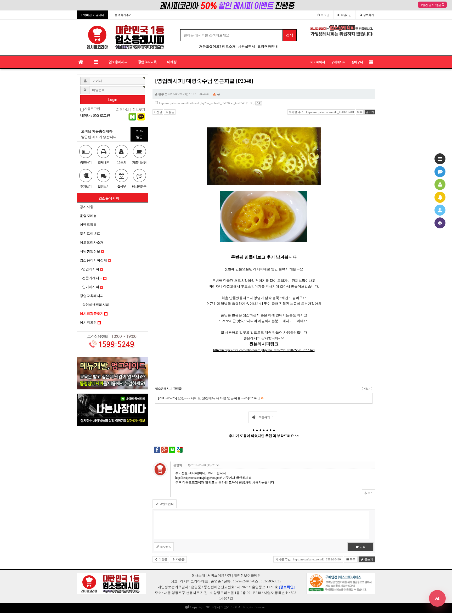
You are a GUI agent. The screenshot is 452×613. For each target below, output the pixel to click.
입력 (362, 546)
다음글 (169, 112)
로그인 (324, 14)
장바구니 (357, 62)
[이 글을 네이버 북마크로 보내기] (172, 449)
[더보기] (367, 388)
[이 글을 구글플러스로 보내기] (164, 449)
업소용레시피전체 (94, 260)
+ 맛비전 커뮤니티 (92, 14)
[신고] (214, 94)
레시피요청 (89, 322)
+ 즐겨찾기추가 (122, 14)
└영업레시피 (90, 269)
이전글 (158, 112)
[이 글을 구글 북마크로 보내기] (180, 449)
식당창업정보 (90, 251)
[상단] (439, 222)
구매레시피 (338, 62)
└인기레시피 (90, 287)
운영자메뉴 (88, 216)
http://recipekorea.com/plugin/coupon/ (198, 478)
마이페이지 (317, 62)
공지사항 (86, 207)
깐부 (161, 94)
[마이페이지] (439, 184)
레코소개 (229, 46)
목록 (360, 112)
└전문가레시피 (91, 278)
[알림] (439, 197)
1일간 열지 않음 (431, 5)
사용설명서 (246, 46)
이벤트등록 (88, 225)
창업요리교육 (147, 62)
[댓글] (439, 171)
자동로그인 (92, 109)
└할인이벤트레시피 (94, 305)
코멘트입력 (166, 503)
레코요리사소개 (92, 242)
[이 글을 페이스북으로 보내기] (157, 449)
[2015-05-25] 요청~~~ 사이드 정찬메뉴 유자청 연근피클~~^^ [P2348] (210, 398)
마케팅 (172, 62)
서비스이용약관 (219, 575)
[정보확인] (287, 587)
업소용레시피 (118, 62)
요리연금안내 (267, 46)
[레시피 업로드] (439, 210)
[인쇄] (218, 94)
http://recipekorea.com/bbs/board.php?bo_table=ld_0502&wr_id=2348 (202, 103)
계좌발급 (139, 134)
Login (112, 100)
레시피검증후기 (92, 314)
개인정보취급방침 (247, 575)
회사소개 (198, 575)
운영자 (177, 465)
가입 (346, 14)
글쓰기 (369, 112)
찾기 (368, 14)
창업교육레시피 (92, 296)
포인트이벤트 (90, 233)
